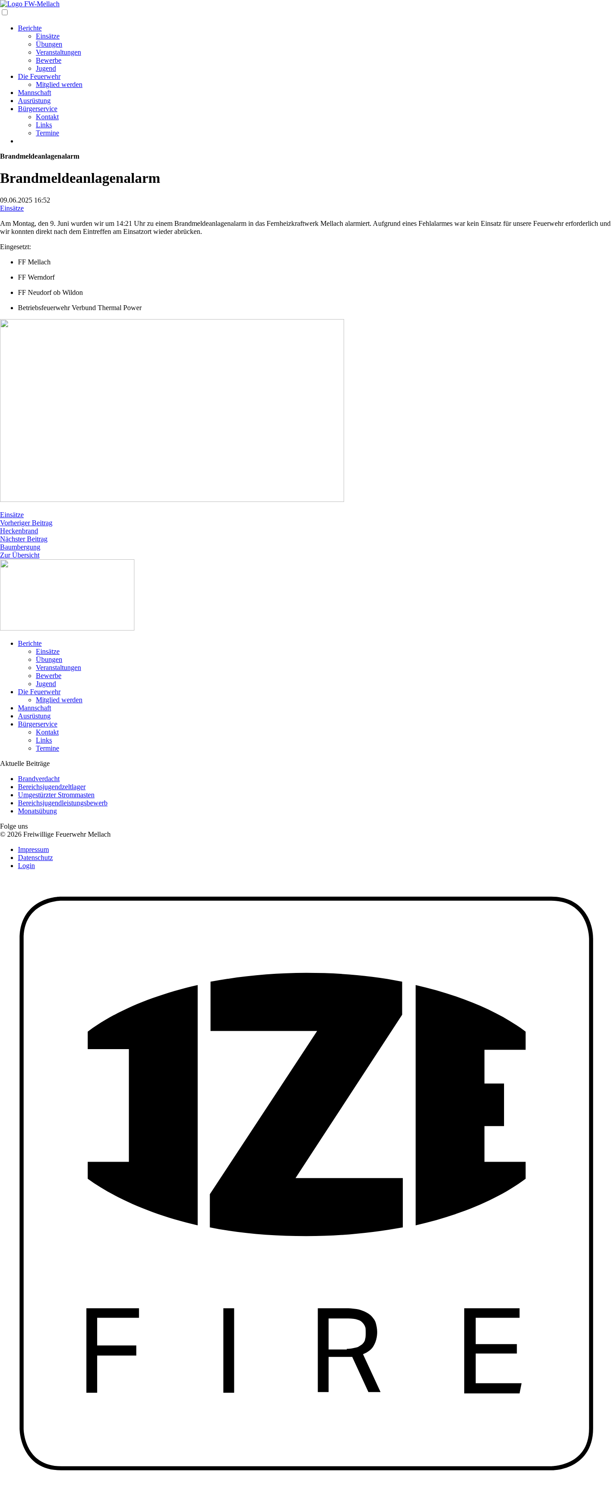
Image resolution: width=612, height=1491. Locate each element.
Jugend (46, 68)
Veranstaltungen (58, 52)
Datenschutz (35, 857)
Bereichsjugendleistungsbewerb (63, 803)
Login (26, 865)
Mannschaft (34, 92)
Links (44, 125)
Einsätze (48, 36)
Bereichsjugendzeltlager (52, 787)
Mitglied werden (59, 84)
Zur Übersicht (19, 555)
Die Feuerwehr (39, 76)
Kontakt (47, 117)
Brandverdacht (39, 778)
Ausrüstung (34, 100)
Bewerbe (48, 60)
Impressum (33, 849)
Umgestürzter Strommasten (56, 795)
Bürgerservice (37, 108)
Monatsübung (37, 811)
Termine (47, 133)
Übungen (49, 44)
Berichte (30, 28)
